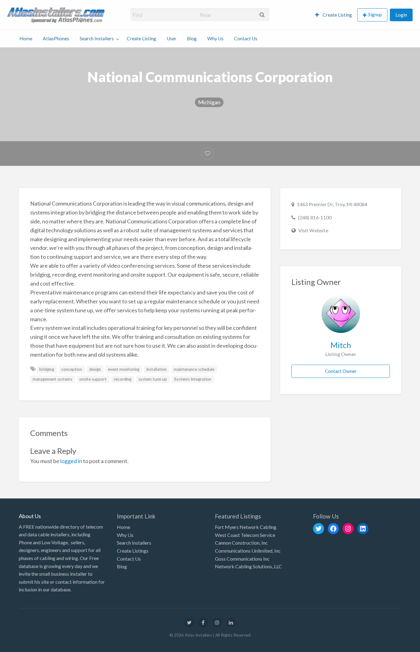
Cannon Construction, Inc (241, 543)
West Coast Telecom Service (245, 535)
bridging (46, 369)
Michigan (209, 102)
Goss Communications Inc (242, 559)
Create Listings (133, 551)
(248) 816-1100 (314, 217)
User (171, 38)
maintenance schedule (194, 369)
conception (71, 369)
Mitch (341, 345)
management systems (52, 379)
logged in (71, 461)
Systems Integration (192, 379)
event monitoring (123, 369)
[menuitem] (333, 15)
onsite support (93, 379)
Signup (375, 14)
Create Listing (337, 15)
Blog (192, 38)
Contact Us (245, 38)
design (95, 369)
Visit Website (313, 230)
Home (25, 38)
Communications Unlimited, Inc (248, 551)
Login (401, 15)
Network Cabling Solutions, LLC (248, 566)
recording (122, 379)
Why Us (215, 38)
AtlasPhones (56, 38)
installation (156, 369)
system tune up (152, 379)
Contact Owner (341, 371)
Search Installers (97, 38)
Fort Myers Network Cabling (245, 527)
